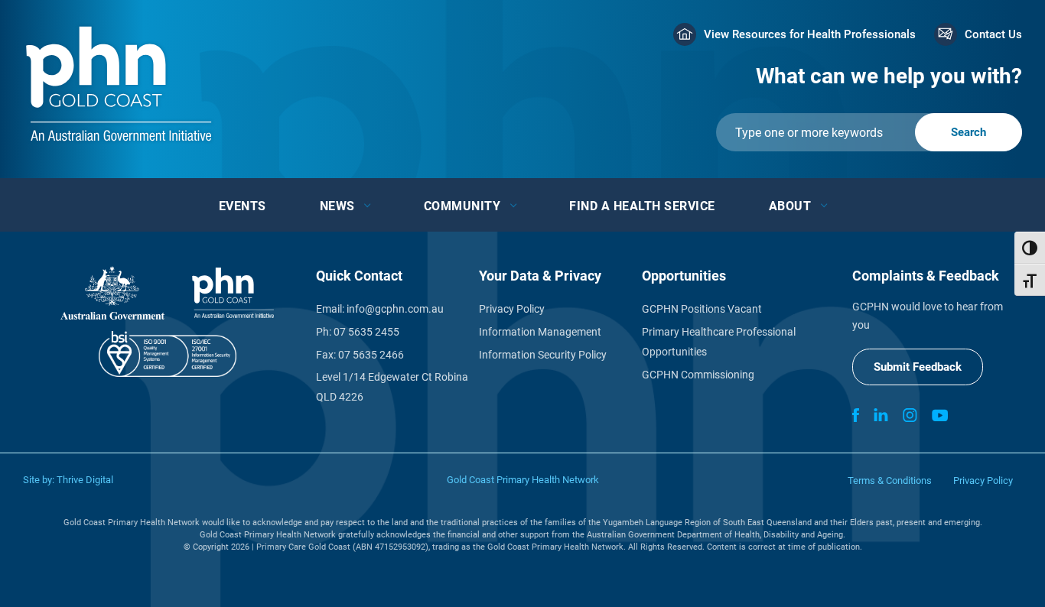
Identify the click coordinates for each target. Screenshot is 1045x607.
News (337, 206)
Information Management (540, 332)
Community (462, 206)
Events (242, 206)
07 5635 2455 (366, 332)
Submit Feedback (918, 367)
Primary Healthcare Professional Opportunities (719, 342)
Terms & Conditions (890, 480)
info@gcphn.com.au (395, 309)
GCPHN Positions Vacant (702, 309)
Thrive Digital (85, 479)
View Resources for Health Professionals (810, 34)
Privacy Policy (512, 309)
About (790, 206)
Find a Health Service (642, 206)
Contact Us (993, 34)
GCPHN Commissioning (698, 374)
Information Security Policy (543, 355)
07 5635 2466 (371, 355)
